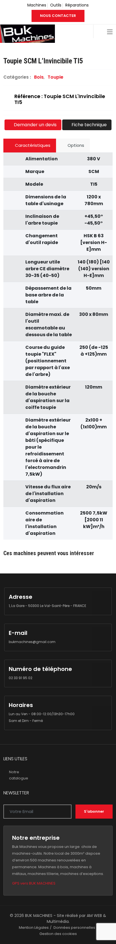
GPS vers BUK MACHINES (33, 883)
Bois (39, 77)
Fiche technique (88, 124)
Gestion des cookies (58, 933)
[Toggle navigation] (110, 32)
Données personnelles (74, 927)
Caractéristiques (32, 145)
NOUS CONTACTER (58, 15)
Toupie (55, 77)
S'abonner (94, 811)
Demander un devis (35, 124)
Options (75, 145)
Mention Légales (34, 927)
